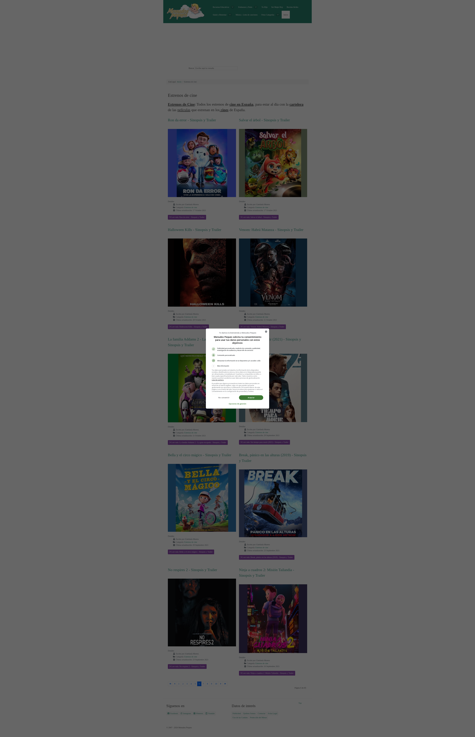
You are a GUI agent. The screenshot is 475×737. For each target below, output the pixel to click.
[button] (237, 366)
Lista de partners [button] (218, 380)
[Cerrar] (266, 331)
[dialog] (237, 369)
